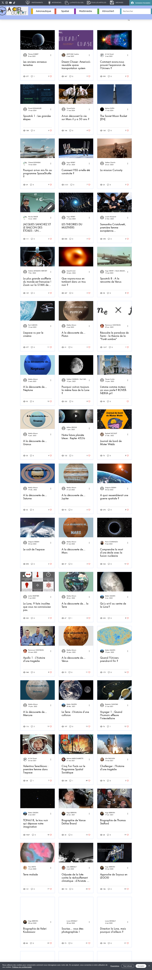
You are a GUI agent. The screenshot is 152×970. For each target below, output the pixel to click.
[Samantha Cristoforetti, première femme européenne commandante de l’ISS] (114, 202)
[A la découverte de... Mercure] (37, 690)
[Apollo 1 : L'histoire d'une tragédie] (37, 636)
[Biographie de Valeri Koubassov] (37, 907)
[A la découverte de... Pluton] (76, 311)
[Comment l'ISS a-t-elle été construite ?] (76, 148)
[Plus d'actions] (51, 55)
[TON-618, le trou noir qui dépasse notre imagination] (37, 798)
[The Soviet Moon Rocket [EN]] (114, 94)
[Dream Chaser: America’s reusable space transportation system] (76, 40)
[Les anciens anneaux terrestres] (37, 40)
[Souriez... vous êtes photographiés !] (76, 907)
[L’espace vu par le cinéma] (37, 311)
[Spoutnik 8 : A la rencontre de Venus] (114, 256)
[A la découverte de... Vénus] (76, 636)
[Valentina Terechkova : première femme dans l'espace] (37, 744)
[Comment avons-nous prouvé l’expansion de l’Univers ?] (114, 40)
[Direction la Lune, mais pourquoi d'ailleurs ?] (114, 907)
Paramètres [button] (114, 966)
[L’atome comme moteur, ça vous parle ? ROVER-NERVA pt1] (114, 365)
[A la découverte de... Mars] (76, 527)
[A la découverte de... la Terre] (76, 581)
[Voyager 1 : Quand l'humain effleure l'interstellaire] (114, 690)
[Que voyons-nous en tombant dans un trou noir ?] (76, 256)
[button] (129, 20)
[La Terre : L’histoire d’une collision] (76, 690)
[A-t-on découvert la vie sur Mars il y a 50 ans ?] (76, 94)
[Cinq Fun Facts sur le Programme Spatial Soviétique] (76, 744)
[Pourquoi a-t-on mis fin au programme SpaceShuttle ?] (37, 148)
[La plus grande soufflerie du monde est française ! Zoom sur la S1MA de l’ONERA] (37, 256)
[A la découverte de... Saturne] (37, 473)
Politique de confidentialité (22, 967)
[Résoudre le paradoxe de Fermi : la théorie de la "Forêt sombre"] (114, 311)
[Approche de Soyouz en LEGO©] (114, 852)
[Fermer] (149, 966)
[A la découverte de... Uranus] (37, 419)
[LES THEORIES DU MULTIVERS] (76, 202)
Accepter (141, 966)
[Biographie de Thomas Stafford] (114, 798)
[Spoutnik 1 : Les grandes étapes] (37, 94)
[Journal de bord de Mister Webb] (114, 419)
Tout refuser (127, 966)
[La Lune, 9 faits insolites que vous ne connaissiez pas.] (37, 581)
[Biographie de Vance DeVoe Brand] (76, 798)
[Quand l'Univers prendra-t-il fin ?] (114, 636)
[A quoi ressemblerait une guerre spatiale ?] (114, 473)
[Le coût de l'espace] (37, 527)
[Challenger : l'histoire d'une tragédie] (114, 744)
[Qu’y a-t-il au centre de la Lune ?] (114, 581)
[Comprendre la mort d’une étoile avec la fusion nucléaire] (114, 527)
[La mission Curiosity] (114, 148)
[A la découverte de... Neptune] (37, 365)
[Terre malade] (37, 852)
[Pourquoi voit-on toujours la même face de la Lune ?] (76, 365)
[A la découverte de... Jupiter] (76, 473)
